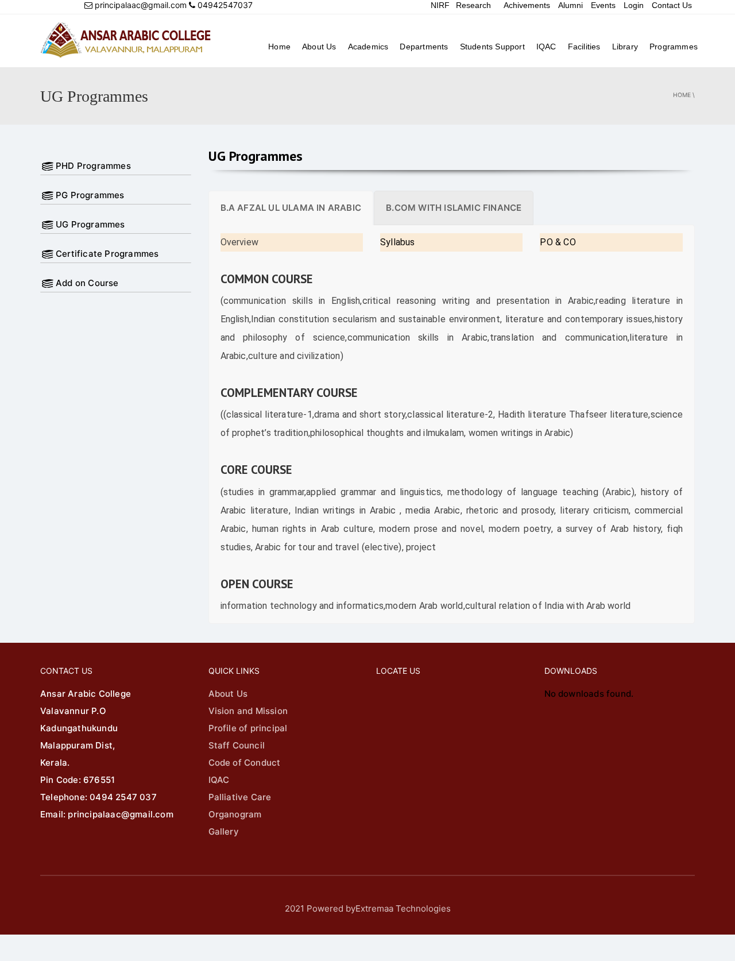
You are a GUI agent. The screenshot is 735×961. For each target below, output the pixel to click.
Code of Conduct (244, 762)
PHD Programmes (93, 165)
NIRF (440, 5)
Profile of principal (248, 728)
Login (634, 5)
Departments (424, 46)
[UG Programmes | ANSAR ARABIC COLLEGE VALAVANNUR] (126, 39)
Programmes (673, 46)
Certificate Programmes (107, 253)
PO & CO (557, 242)
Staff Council (236, 745)
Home (279, 46)
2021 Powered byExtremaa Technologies (368, 908)
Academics (368, 46)
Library (625, 46)
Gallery (223, 831)
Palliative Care (240, 797)
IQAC (546, 46)
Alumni (570, 5)
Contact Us (672, 5)
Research (473, 5)
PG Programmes (90, 195)
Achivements (527, 5)
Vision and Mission (248, 710)
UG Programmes (90, 224)
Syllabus (397, 242)
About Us (319, 46)
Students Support (492, 46)
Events (603, 5)
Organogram (235, 814)
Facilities (584, 46)
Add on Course (87, 282)
